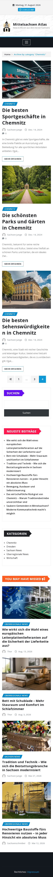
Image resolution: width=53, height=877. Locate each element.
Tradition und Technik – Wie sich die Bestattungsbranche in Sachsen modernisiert (26, 467)
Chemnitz (12, 542)
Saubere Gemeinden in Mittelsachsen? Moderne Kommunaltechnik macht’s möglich (28, 509)
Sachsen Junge (14, 129)
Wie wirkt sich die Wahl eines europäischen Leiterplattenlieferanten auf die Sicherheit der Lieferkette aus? (25, 637)
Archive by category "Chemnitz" (30, 54)
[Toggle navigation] (26, 42)
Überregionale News (18, 554)
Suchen (13, 393)
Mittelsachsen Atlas (30, 24)
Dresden (11, 546)
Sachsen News (14, 550)
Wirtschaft (12, 558)
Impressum (33, 871)
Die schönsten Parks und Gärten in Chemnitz (23, 221)
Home (7, 54)
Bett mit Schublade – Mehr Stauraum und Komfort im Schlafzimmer (23, 705)
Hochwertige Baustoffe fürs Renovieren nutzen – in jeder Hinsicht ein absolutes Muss (27, 479)
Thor (9, 651)
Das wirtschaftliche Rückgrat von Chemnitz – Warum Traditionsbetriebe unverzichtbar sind (28, 498)
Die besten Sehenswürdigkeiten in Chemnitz (26, 326)
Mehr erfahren (12, 158)
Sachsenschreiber (16, 843)
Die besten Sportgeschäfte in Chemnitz (24, 116)
